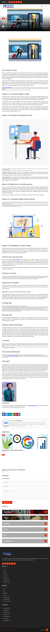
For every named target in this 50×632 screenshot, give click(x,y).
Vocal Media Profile (6, 616)
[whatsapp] (12, 2)
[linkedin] (16, 2)
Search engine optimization (6, 87)
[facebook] (9, 2)
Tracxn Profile (5, 618)
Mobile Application (6, 597)
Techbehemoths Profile (7, 620)
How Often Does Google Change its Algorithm (12, 450)
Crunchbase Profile (6, 608)
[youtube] (19, 2)
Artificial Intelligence (6, 601)
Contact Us (43, 629)
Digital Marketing (6, 580)
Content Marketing (6, 599)
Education (5, 571)
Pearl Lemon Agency (32, 405)
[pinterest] (21, 2)
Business (5, 569)
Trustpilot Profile (6, 610)
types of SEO (16, 259)
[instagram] (14, 2)
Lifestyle (4, 595)
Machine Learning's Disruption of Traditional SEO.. (13, 469)
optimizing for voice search (13, 355)
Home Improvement (6, 582)
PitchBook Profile (6, 612)
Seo (3, 18)
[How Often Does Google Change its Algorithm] (25, 441)
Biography (5, 593)
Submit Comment (7, 502)
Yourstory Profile (6, 614)
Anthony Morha (19, 420)
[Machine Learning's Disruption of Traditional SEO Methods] (25, 461)
